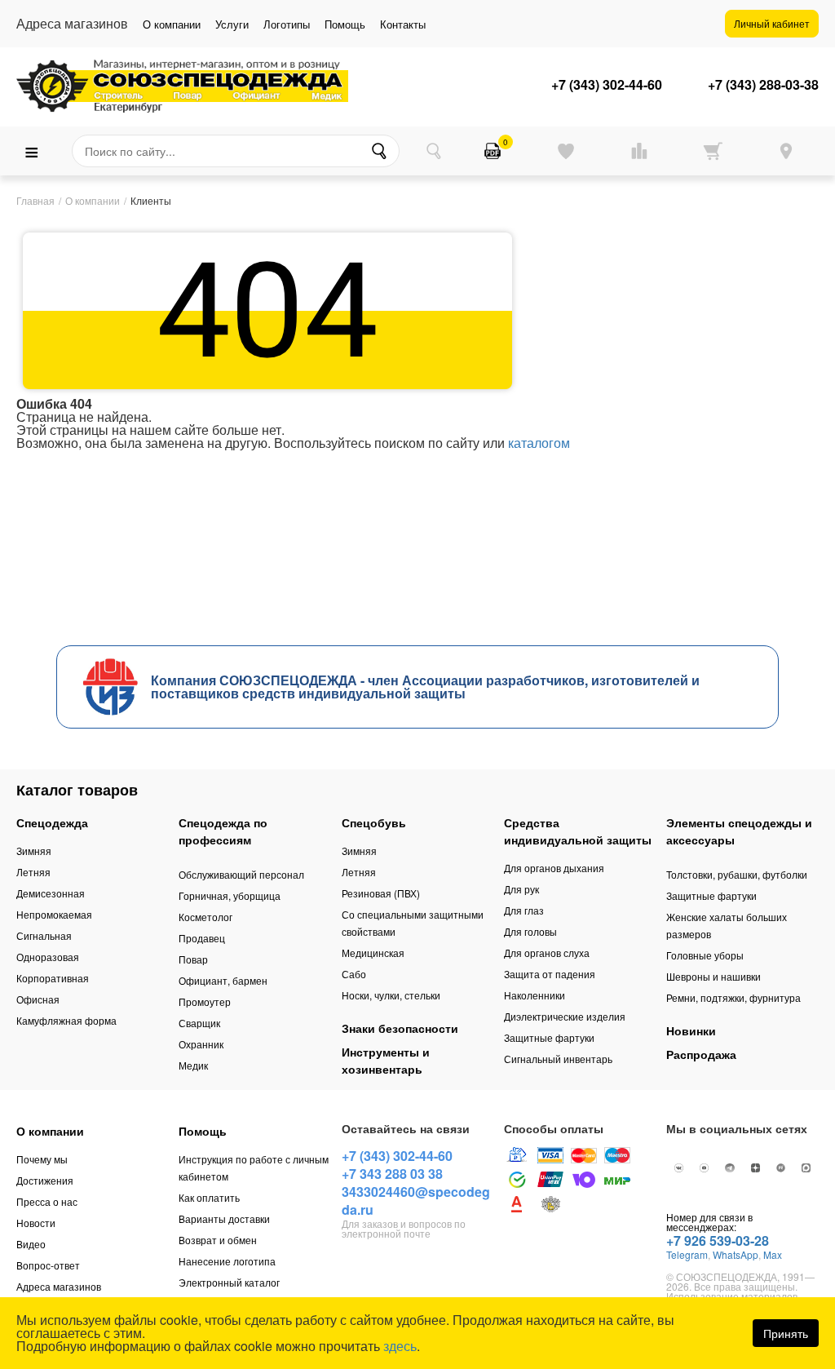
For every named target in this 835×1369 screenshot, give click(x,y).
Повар (193, 959)
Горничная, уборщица (230, 895)
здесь (400, 1345)
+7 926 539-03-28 (717, 1240)
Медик (193, 1065)
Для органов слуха (547, 952)
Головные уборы (705, 955)
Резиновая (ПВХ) (381, 893)
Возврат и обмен (218, 1240)
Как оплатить (209, 1197)
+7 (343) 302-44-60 (606, 84)
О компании (172, 24)
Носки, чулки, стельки (391, 995)
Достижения (44, 1180)
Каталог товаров (77, 789)
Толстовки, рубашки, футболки (736, 874)
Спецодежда (52, 822)
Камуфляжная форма (66, 1020)
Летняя (33, 872)
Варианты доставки (224, 1218)
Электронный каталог (229, 1282)
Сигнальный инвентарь (558, 1059)
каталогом (539, 442)
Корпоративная (52, 978)
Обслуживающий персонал (241, 874)
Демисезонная (50, 893)
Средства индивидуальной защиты (578, 831)
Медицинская (373, 952)
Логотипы (286, 24)
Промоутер (205, 1001)
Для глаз (524, 910)
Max (772, 1254)
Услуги (232, 24)
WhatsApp (735, 1254)
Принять (785, 1333)
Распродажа (701, 1054)
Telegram (687, 1254)
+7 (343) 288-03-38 (763, 84)
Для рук (521, 889)
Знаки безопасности (400, 1028)
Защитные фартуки (549, 1037)
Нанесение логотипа (227, 1261)
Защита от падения (549, 974)
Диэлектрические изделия (564, 1016)
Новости (35, 1222)
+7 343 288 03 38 (392, 1173)
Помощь (345, 24)
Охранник (201, 1044)
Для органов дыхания (554, 868)
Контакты (403, 24)
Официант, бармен (223, 980)
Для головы (530, 931)
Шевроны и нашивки (713, 976)
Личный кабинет (772, 23)
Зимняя (33, 850)
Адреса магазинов (58, 1286)
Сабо (354, 974)
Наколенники (534, 995)
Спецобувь (374, 822)
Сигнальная (44, 935)
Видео (31, 1244)
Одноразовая (47, 957)
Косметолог (205, 917)
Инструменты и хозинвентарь (386, 1060)
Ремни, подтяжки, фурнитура (733, 997)
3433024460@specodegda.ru (416, 1200)
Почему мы (42, 1159)
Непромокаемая (54, 914)
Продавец (202, 938)
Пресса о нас (46, 1201)
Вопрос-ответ (48, 1265)
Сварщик (199, 1023)
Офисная (38, 999)
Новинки (691, 1030)
